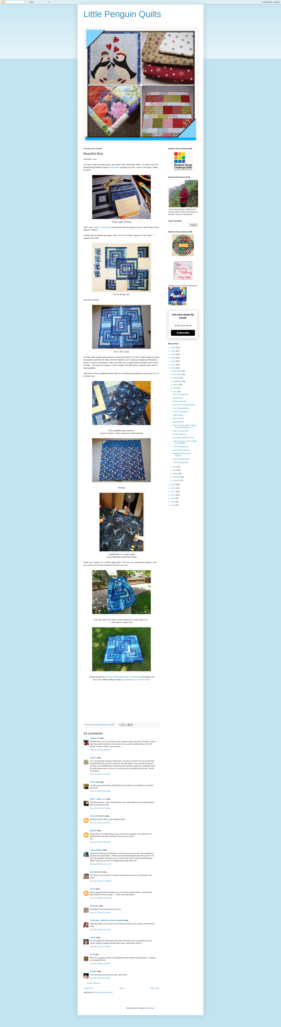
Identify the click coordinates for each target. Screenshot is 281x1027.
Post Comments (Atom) (103, 992)
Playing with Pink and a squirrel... (182, 454)
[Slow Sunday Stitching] (183, 279)
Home (122, 988)
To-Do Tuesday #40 (180, 462)
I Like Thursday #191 (181, 408)
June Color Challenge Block (184, 405)
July (175, 388)
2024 (173, 354)
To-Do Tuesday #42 (180, 431)
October (176, 378)
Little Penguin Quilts (122, 14)
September (177, 381)
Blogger (151, 1008)
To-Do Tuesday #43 (180, 412)
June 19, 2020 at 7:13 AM (100, 808)
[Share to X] (126, 724)
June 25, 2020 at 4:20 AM (100, 964)
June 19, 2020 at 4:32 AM (100, 774)
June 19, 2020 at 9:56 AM (100, 842)
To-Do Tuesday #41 (180, 447)
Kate (92, 954)
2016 (173, 495)
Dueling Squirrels (180, 401)
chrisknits (94, 906)
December (177, 371)
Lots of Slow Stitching (181, 450)
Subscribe (183, 332)
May (175, 467)
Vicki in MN (94, 782)
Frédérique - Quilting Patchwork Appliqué (107, 920)
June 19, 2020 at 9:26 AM (100, 823)
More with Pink (178, 418)
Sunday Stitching (179, 434)
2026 (173, 348)
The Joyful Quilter (97, 816)
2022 (173, 361)
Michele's (115, 167)
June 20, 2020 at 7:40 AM (100, 947)
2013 (173, 505)
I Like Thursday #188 (181, 459)
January (176, 480)
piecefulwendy (96, 872)
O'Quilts (93, 971)
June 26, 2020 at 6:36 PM (100, 978)
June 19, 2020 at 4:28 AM (100, 750)
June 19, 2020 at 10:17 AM (100, 864)
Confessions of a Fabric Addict (137, 680)
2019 (173, 485)
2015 (173, 498)
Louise (93, 937)
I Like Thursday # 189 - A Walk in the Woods (185, 442)
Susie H (93, 758)
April (175, 470)
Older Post (154, 988)
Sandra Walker (96, 850)
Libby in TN (94, 738)
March (175, 474)
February (177, 477)
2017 (173, 492)
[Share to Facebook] (128, 724)
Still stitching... (178, 398)
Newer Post (88, 988)
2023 (173, 358)
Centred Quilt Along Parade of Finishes (121, 677)
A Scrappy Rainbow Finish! (183, 438)
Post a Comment (93, 983)
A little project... (179, 415)
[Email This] (120, 724)
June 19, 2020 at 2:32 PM (100, 913)
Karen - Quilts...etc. (98, 799)
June (175, 392)
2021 (173, 365)
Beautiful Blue (178, 422)
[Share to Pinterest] (131, 724)
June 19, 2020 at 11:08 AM (100, 881)
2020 (173, 368)
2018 (173, 488)
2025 (173, 351)
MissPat (93, 831)
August (176, 385)
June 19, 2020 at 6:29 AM (100, 791)
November (177, 374)
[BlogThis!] (123, 724)
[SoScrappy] (183, 170)
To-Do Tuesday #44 (180, 395)
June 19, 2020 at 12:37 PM (100, 898)
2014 (173, 502)
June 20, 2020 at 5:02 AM (100, 930)
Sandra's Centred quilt (102, 227)
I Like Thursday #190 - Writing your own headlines (184, 426)
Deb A (92, 889)
